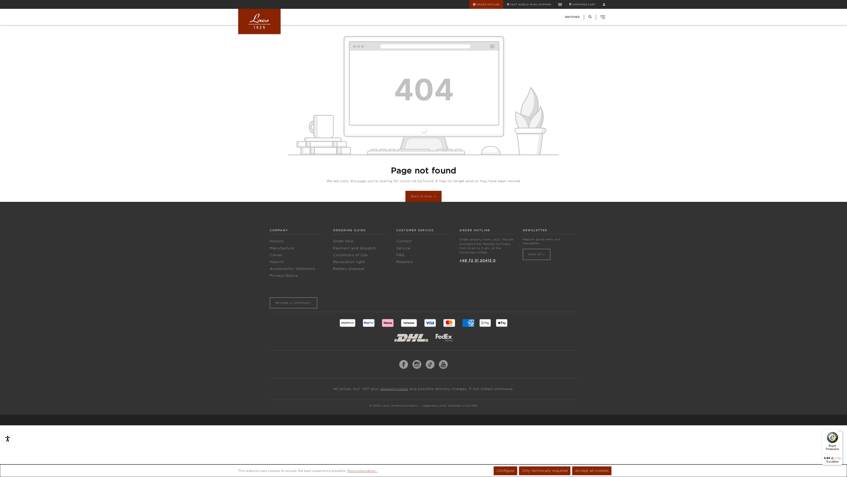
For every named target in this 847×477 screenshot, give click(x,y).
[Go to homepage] (259, 21)
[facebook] (403, 364)
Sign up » (536, 254)
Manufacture (282, 248)
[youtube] (443, 364)
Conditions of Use (350, 255)
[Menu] (840, 432)
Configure (505, 471)
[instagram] (416, 364)
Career (276, 255)
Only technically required (545, 471)
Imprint (276, 262)
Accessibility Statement (292, 269)
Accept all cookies (592, 471)
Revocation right (349, 262)
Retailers (404, 262)
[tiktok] (430, 364)
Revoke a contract (293, 303)
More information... (362, 471)
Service (403, 248)
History (276, 241)
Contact (404, 241)
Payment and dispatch (354, 248)
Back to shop (422, 196)
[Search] (590, 16)
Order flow (343, 241)
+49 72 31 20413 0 (477, 261)
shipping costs (394, 389)
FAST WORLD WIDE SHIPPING (530, 4)
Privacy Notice (284, 276)
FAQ (400, 255)
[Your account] (604, 4)
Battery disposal (348, 269)
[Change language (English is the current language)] (560, 4)
